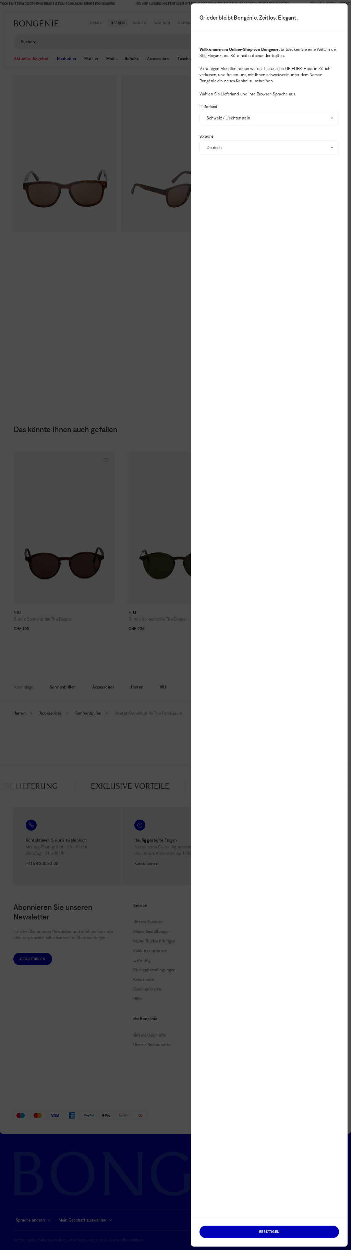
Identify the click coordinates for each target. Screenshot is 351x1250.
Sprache (206, 136)
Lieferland (208, 107)
